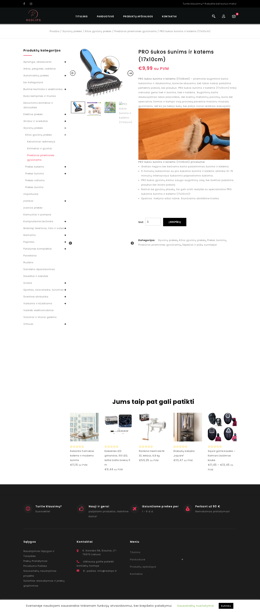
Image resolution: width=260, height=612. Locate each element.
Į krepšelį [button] (84, 437)
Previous (71, 243)
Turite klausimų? (48, 506)
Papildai (28, 242)
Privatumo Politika (35, 566)
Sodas (27, 283)
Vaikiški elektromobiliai (38, 310)
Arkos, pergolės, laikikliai (39, 68)
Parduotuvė (105, 16)
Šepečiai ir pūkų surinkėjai (199, 244)
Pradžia (55, 31)
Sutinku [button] (226, 606)
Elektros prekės (33, 114)
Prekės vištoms (35, 180)
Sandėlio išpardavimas (39, 269)
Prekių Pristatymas (35, 561)
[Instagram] (33, 4)
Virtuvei (28, 324)
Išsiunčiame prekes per (160, 506)
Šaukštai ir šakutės (35, 276)
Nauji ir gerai (99, 506)
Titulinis (81, 16)
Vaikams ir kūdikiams (37, 303)
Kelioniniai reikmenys (41, 141)
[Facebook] (26, 4)
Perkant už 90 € (207, 506)
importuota (30, 194)
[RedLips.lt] (33, 15)
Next (132, 243)
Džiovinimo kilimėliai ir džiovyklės (38, 105)
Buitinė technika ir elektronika (43, 89)
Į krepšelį (175, 222)
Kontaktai (169, 16)
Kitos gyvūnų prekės (98, 31)
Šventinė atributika (35, 296)
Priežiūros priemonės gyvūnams (135, 31)
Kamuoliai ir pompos (37, 214)
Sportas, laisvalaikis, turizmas (43, 289)
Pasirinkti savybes (222, 435)
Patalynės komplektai (37, 248)
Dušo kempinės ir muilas (39, 96)
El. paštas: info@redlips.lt (100, 570)
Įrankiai (28, 200)
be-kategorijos (33, 82)
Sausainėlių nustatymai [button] (195, 606)
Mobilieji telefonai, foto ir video (43, 228)
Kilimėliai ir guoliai (39, 148)
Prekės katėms (34, 166)
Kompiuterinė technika (38, 221)
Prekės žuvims (34, 187)
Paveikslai (30, 255)
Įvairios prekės (33, 207)
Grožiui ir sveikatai (35, 121)
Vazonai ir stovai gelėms (40, 317)
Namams (29, 235)
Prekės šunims (216, 240)
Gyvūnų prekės (72, 31)
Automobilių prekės (36, 75)
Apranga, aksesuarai (37, 61)
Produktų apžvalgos (138, 16)
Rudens (28, 262)
